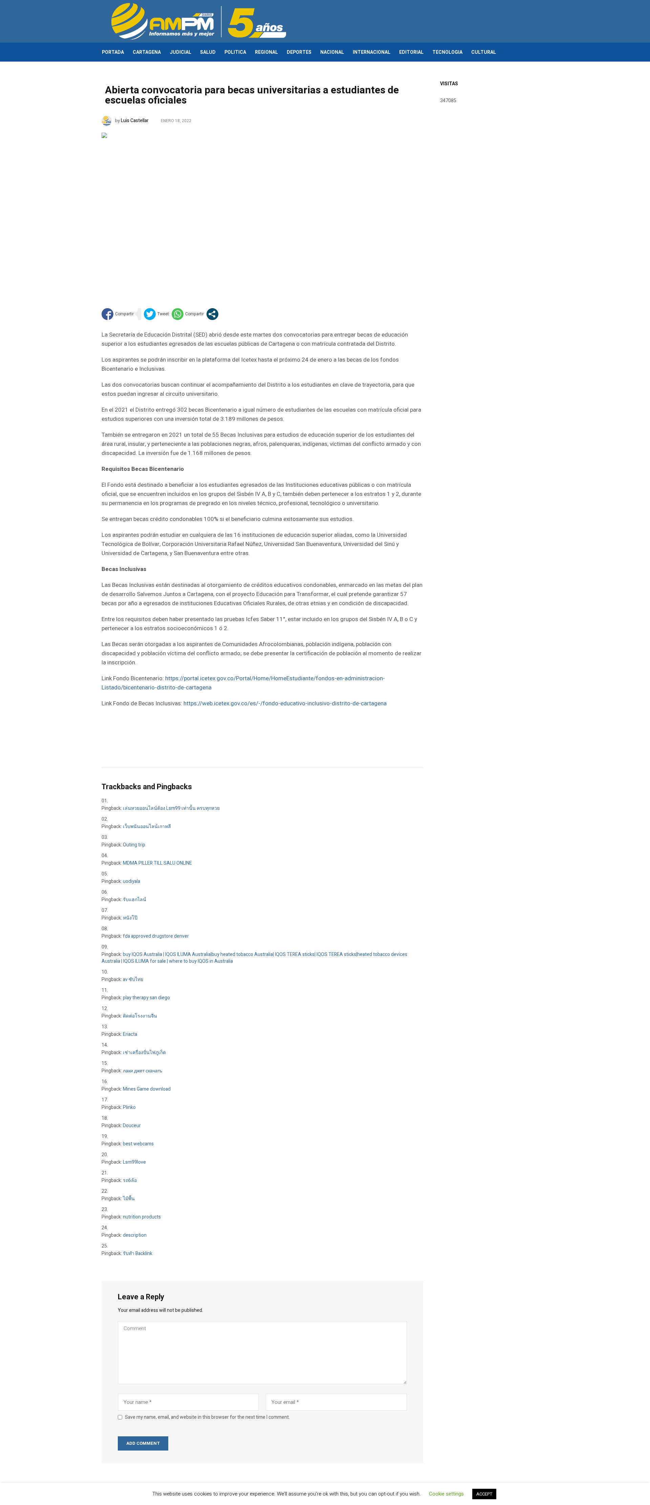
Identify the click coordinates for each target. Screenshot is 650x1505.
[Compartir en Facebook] (118, 314)
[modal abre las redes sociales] (212, 314)
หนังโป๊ (130, 917)
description (135, 1235)
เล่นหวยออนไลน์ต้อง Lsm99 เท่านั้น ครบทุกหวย (171, 808)
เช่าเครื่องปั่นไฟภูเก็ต (144, 1052)
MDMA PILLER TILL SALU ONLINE (157, 863)
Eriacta (130, 1034)
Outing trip (134, 844)
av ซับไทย (133, 979)
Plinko (129, 1107)
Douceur (132, 1125)
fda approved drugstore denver (156, 936)
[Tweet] (156, 314)
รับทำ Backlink (137, 1253)
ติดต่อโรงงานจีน (140, 1016)
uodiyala (131, 881)
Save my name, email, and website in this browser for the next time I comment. (207, 1417)
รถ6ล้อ (130, 1180)
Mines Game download (147, 1089)
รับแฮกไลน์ (134, 899)
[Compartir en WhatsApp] (188, 314)
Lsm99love (134, 1162)
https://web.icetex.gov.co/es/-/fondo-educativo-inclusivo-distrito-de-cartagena (285, 703)
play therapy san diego (146, 997)
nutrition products (142, 1217)
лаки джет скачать (142, 1070)
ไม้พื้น (129, 1198)
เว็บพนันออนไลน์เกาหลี (147, 826)
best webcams (138, 1143)
